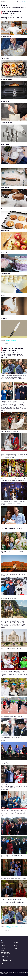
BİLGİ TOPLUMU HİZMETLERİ (6, 955)
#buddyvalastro (13, 340)
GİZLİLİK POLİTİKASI (5, 952)
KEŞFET (2, 942)
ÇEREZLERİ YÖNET (5, 956)
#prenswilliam (21, 926)
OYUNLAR (16, 942)
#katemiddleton (14, 926)
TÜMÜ (2, 7)
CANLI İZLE (18, 1)
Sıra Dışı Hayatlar (16, 7)
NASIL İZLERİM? (17, 944)
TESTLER (3, 948)
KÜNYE (2, 950)
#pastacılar (7, 340)
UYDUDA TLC (16, 945)
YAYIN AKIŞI (3, 944)
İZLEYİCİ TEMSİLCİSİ (18, 946)
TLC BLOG (3, 946)
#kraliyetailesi (8, 926)
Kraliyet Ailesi (7, 7)
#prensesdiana (8, 927)
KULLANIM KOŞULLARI (5, 953)
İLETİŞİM (15, 948)
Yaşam (22, 7)
